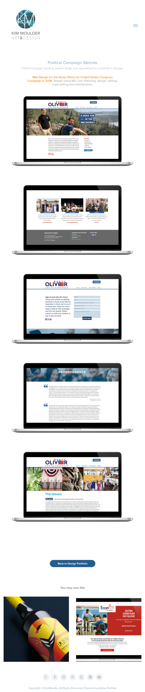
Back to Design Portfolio (72, 563)
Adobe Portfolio (107, 688)
